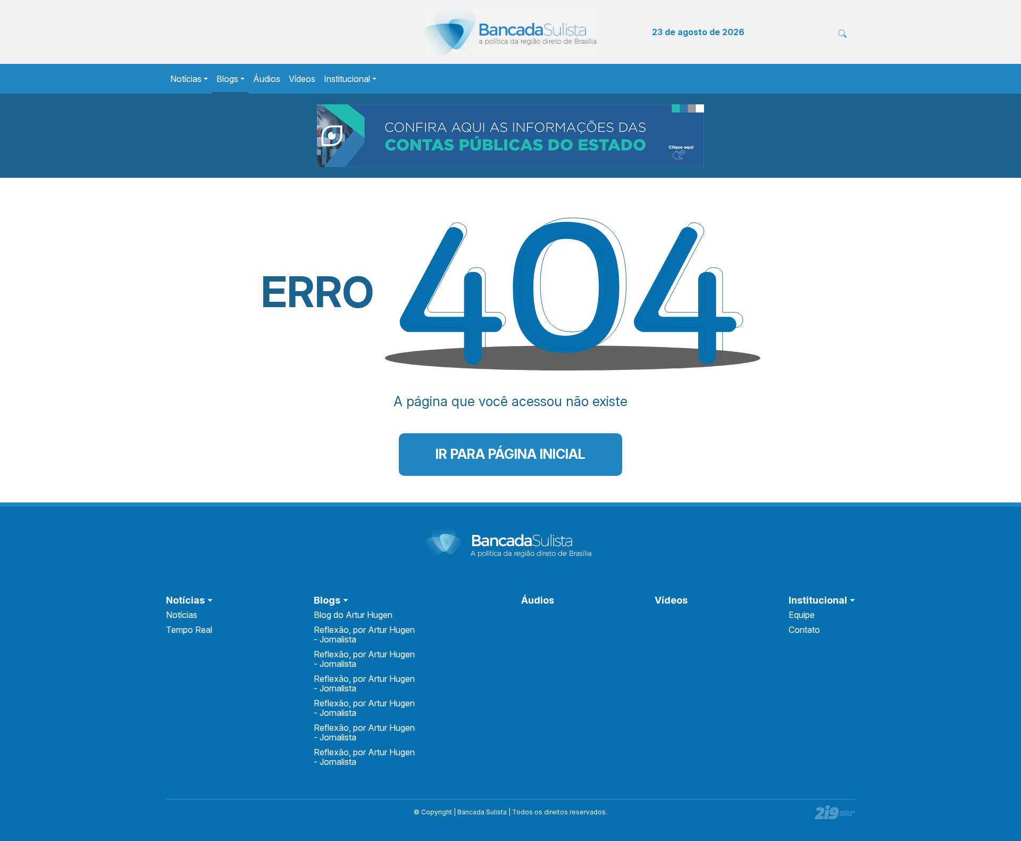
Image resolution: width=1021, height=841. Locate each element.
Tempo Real (189, 629)
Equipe (802, 614)
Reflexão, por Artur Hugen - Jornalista (364, 634)
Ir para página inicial (510, 454)
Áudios (266, 78)
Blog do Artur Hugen (353, 615)
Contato (804, 629)
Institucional (347, 78)
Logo (510, 32)
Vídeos (302, 78)
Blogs (227, 78)
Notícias (186, 78)
